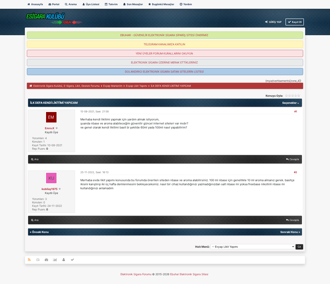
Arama (72, 4)
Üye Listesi (92, 4)
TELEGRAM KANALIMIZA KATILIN (164, 44)
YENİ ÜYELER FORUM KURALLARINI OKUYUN (164, 53)
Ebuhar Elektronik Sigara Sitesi (189, 274)
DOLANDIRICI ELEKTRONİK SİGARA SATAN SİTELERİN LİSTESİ (164, 71)
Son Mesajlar (134, 4)
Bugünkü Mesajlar (162, 4)
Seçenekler (289, 102)
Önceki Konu (40, 232)
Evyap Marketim (112, 85)
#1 (295, 111)
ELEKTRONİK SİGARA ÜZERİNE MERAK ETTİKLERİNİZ (164, 62)
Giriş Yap (275, 22)
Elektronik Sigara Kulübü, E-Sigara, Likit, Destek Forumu (66, 85)
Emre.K (49, 128)
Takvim (113, 4)
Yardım (187, 4)
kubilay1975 (49, 189)
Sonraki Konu (289, 232)
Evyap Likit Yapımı (136, 85)
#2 (295, 172)
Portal (55, 4)
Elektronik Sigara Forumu (136, 274)
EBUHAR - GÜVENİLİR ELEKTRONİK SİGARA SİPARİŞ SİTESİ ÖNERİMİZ (164, 35)
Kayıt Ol (296, 22)
